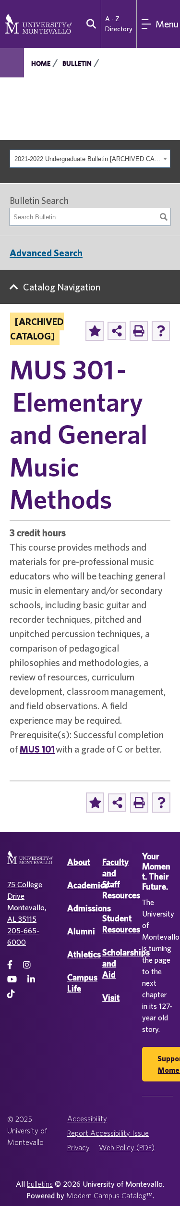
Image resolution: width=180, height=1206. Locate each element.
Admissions (89, 908)
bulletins (40, 1184)
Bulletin (77, 63)
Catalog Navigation (61, 286)
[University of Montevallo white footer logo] (30, 863)
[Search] (163, 217)
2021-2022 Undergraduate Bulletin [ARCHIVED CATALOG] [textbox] (87, 159)
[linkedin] (31, 979)
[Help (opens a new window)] (161, 331)
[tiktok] (11, 993)
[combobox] (90, 159)
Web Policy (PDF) (127, 1147)
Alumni (81, 931)
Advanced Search (46, 252)
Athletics (84, 954)
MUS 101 (37, 748)
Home (40, 63)
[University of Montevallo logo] (38, 23)
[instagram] (27, 964)
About (78, 862)
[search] (89, 24)
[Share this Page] (117, 331)
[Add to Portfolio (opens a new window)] (94, 331)
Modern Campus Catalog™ (109, 1195)
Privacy (78, 1147)
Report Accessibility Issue (108, 1133)
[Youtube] (12, 979)
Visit (111, 997)
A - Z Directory (118, 24)
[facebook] (9, 964)
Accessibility (87, 1118)
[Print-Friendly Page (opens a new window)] (139, 331)
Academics (87, 885)
